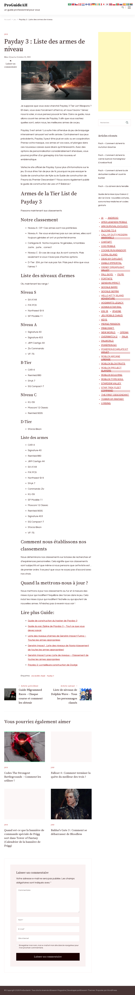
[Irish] (97, 4)
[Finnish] (86, 4)
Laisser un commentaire (10, 65)
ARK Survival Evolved (114, 226)
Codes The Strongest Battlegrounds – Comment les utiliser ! (22, 777)
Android (113, 218)
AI (102, 218)
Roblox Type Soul (112, 379)
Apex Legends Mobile (114, 222)
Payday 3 (50, 676)
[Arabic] (69, 4)
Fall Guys (107, 274)
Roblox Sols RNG (111, 375)
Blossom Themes (87, 990)
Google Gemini (110, 291)
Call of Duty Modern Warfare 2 (114, 236)
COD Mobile (108, 246)
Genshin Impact (110, 283)
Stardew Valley (111, 383)
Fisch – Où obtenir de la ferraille (113, 186)
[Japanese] (104, 4)
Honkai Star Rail (111, 307)
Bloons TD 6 (108, 230)
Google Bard (109, 287)
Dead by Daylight (112, 259)
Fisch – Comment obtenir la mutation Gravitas (111, 145)
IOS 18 (104, 311)
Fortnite (106, 279)
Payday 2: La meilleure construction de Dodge (53, 665)
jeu (6, 34)
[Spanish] (124, 4)
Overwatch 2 (109, 336)
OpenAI (124, 332)
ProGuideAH (15, 5)
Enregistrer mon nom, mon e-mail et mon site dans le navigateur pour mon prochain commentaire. (49, 946)
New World (108, 332)
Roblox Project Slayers (111, 369)
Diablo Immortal (111, 263)
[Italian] (100, 4)
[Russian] (121, 4)
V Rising (106, 403)
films (120, 274)
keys (104, 320)
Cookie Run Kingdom (113, 250)
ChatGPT (106, 242)
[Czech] (76, 4)
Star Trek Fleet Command (111, 389)
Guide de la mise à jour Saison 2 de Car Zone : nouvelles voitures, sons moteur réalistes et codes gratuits (113, 199)
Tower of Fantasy (112, 399)
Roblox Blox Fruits (113, 363)
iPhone (116, 311)
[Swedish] (128, 4)
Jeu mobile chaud (38, 676)
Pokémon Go (109, 345)
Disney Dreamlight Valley (113, 268)
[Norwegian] (110, 4)
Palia (125, 336)
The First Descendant (115, 395)
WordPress (112, 990)
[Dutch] (83, 4)
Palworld (107, 341)
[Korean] (107, 4)
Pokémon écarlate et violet (114, 350)
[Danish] (80, 4)
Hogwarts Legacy (112, 303)
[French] (90, 4)
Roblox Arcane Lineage (110, 358)
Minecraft (107, 328)
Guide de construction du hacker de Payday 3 (52, 620)
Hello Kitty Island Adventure (112, 297)
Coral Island (109, 254)
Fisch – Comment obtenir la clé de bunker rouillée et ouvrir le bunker (113, 174)
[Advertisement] (114, 71)
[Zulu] (131, 4)
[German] (93, 4)
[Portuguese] (117, 4)
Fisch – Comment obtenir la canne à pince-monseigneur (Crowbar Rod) (111, 159)
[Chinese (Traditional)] (73, 4)
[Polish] (114, 4)
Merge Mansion (110, 324)
